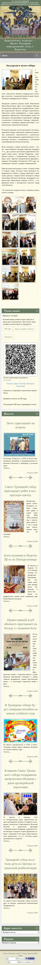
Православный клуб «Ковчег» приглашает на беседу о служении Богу (20, 624)
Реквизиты (8, 337)
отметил (21, 836)
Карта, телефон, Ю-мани (24, 329)
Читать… (7, 468)
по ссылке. (7, 380)
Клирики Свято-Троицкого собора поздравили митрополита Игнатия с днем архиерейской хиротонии (21, 779)
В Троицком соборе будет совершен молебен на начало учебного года (21, 709)
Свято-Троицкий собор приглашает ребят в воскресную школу (20, 491)
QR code (8, 329)
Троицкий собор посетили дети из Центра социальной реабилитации (20, 864)
